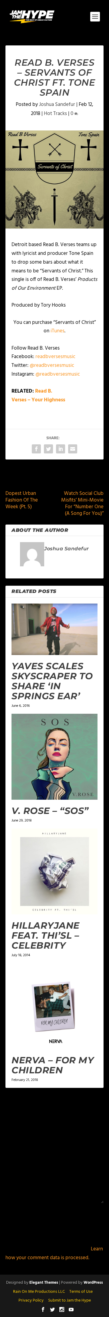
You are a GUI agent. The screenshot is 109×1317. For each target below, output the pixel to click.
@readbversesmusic (52, 365)
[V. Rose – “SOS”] (54, 757)
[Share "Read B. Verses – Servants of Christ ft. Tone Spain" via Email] (73, 449)
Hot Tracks (55, 114)
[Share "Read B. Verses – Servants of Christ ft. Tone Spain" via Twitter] (48, 449)
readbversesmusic (55, 357)
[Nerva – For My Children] (54, 1006)
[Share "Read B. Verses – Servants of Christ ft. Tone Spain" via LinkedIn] (60, 449)
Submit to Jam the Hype (69, 1300)
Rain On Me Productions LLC (39, 1291)
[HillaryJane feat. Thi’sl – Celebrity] (54, 871)
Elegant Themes (43, 1282)
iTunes (57, 331)
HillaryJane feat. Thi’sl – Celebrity (46, 935)
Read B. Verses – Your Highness (38, 395)
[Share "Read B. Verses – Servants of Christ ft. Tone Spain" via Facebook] (36, 449)
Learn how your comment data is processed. (54, 1253)
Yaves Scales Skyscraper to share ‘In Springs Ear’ (52, 681)
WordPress (93, 1282)
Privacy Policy (31, 1300)
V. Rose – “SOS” (50, 810)
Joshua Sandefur (57, 104)
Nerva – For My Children (53, 1065)
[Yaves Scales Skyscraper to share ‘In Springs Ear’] (54, 629)
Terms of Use (81, 1291)
